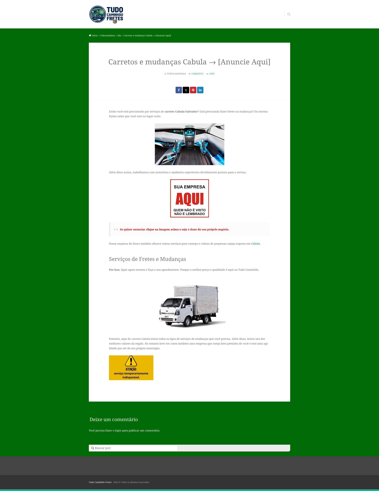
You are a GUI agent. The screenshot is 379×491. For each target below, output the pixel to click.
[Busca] (286, 10)
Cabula (255, 243)
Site (212, 73)
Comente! (198, 73)
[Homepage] (106, 14)
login (118, 430)
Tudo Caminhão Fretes (100, 482)
